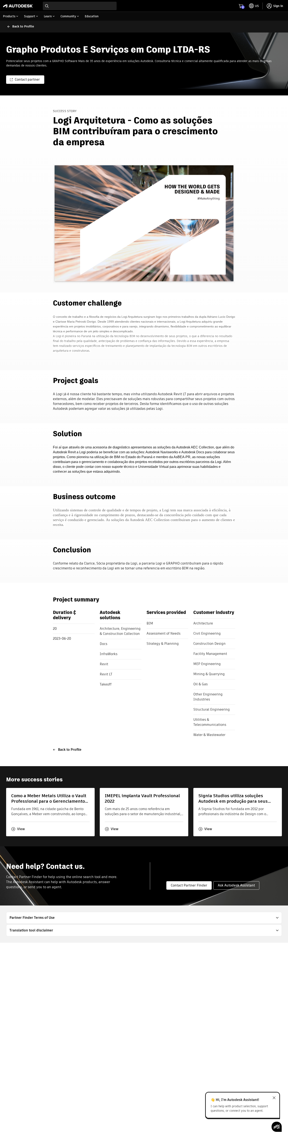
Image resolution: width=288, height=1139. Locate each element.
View (21, 829)
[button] (144, 918)
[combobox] (80, 6)
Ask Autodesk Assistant (236, 885)
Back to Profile (69, 749)
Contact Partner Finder (189, 885)
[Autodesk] (18, 6)
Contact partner (27, 79)
